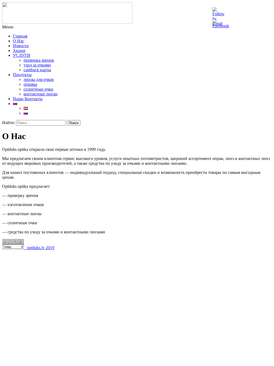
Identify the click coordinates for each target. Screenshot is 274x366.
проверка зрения (39, 60)
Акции (19, 50)
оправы (30, 84)
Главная (20, 36)
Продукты (22, 74)
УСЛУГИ (21, 55)
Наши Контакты (28, 98)
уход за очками (37, 65)
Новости (21, 45)
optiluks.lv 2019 (39, 247)
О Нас (18, 41)
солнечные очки (38, 89)
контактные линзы (41, 94)
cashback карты (37, 70)
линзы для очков (39, 79)
